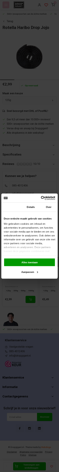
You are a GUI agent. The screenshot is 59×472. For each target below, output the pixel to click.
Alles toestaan (29, 262)
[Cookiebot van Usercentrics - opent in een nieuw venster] (41, 198)
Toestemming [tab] (11, 207)
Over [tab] (48, 207)
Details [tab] (31, 207)
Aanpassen (27, 271)
